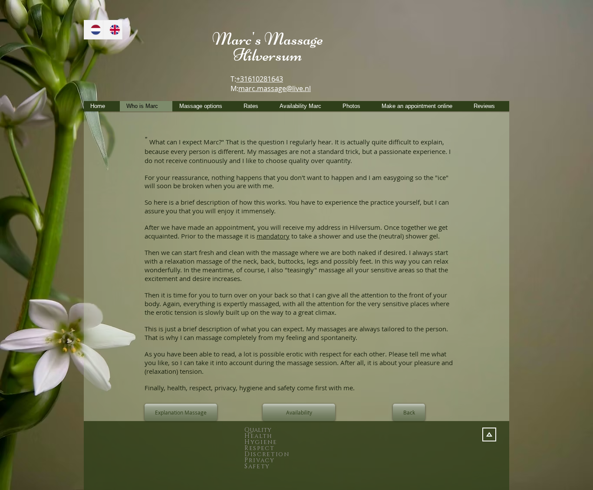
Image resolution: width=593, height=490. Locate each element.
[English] (112, 29)
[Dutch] (93, 29)
